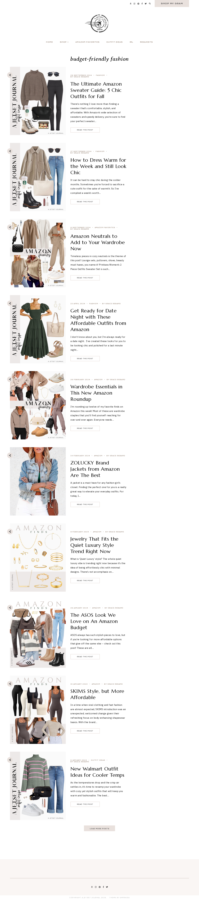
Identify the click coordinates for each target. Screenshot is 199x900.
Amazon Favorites (87, 42)
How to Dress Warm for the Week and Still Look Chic (98, 166)
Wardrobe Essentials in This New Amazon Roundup (96, 393)
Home (49, 42)
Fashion (100, 75)
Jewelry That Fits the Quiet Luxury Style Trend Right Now (94, 545)
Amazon (98, 379)
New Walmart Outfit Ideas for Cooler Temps (97, 772)
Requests (146, 42)
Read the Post (85, 130)
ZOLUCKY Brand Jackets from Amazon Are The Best (95, 469)
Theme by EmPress (119, 897)
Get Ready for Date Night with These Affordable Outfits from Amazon (98, 320)
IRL (131, 42)
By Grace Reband (79, 77)
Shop (63, 42)
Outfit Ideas (114, 42)
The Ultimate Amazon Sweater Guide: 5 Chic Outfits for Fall (96, 90)
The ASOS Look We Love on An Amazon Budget (94, 621)
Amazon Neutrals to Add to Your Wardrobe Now (97, 242)
